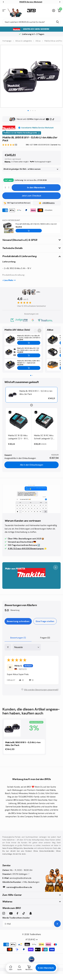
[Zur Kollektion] (39, 330)
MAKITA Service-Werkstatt (30, 2)
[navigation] (3, 2)
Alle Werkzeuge (4, 10)
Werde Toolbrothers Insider (16, 917)
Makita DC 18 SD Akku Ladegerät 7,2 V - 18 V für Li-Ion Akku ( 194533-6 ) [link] (18, 437)
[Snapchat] (30, 913)
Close (31, 895)
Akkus (38, 41)
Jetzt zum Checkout (31, 195)
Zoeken (57, 22)
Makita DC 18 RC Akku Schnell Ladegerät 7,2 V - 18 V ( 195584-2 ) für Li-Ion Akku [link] (44, 437)
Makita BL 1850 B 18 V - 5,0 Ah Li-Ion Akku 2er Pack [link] (35, 392)
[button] (8, 145)
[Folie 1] (30, 375)
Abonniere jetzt (57, 923)
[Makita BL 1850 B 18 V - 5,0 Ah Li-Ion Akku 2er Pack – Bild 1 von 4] (31, 76)
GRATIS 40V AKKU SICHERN (36, 29)
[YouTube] (47, 119)
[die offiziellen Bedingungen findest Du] (39, 133)
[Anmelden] (53, 10)
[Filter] (8, 647)
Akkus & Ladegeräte (23, 41)
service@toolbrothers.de (19, 887)
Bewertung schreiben (18, 621)
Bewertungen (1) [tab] (18, 637)
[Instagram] (51, 119)
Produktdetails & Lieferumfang (19, 256)
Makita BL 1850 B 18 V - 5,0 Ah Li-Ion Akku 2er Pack (23, 743)
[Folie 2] (32, 375)
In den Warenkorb (36, 187)
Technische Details (12, 248)
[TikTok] (53, 119)
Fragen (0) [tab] (45, 637)
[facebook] (17, 913)
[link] (12, 394)
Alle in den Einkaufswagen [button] (31, 464)
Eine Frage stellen (45, 621)
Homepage (6, 41)
